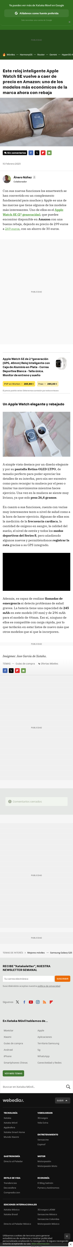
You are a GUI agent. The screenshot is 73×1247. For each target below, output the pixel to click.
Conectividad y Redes (50, 1062)
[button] (24, 177)
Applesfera (9, 1127)
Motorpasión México (48, 1223)
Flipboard (43, 152)
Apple (41, 1030)
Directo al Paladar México (17, 1223)
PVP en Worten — (19, 383)
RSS (44, 1001)
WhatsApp (44, 1056)
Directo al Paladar (13, 1161)
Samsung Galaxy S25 (61, 952)
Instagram (37, 1001)
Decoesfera (10, 1187)
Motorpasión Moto (47, 1166)
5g (39, 1049)
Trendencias (10, 1182)
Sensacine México (47, 1214)
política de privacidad (49, 986)
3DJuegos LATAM (46, 1209)
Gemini (53, 54)
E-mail (49, 152)
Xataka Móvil (10, 1122)
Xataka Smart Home (14, 1132)
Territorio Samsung (48, 1043)
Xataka (7, 1117)
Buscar (68, 1087)
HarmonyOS (26, 54)
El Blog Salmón (45, 1182)
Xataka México (12, 1209)
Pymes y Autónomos (48, 1187)
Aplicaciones (45, 1036)
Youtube (31, 1001)
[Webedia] (13, 1102)
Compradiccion (12, 1192)
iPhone (8, 1056)
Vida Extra (43, 1122)
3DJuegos (43, 1117)
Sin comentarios (16, 152)
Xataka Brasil (11, 1214)
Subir (60, 1100)
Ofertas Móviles (49, 663)
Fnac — (47, 383)
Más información (40, 1243)
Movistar (8, 1030)
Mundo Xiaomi (11, 1136)
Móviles (11, 54)
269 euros (12, 229)
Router (41, 54)
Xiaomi (7, 1036)
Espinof (41, 1144)
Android (8, 1049)
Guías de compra (25, 663)
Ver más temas (13, 1073)
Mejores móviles (36, 952)
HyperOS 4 (67, 54)
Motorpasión (44, 1161)
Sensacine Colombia (48, 1219)
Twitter (37, 152)
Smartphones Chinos (16, 1062)
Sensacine (43, 1139)
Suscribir (62, 978)
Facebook (31, 152)
